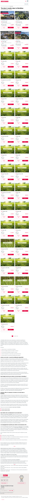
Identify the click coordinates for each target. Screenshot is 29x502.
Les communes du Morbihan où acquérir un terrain (9, 352)
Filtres (26, 4)
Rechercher (26, 1)
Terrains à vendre (5, 6)
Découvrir (10, 27)
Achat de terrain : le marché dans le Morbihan (8, 349)
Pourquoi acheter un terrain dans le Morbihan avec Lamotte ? (11, 355)
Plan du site (2, 496)
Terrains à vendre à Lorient (5, 410)
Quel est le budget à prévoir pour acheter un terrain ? (9, 350)
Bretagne (8, 6)
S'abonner (10, 490)
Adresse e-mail (2, 488)
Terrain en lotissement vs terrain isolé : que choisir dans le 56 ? (11, 353)
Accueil (1, 6)
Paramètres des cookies (19, 496)
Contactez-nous (4, 27)
